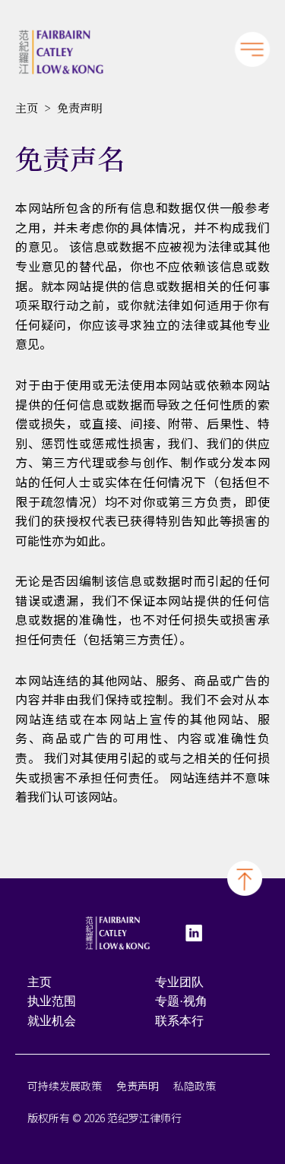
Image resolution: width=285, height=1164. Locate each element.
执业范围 (51, 1001)
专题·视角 (181, 1001)
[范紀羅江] (60, 52)
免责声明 (137, 1085)
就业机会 (51, 1020)
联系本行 (179, 1020)
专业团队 (179, 982)
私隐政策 (194, 1085)
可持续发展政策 (64, 1085)
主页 (26, 107)
